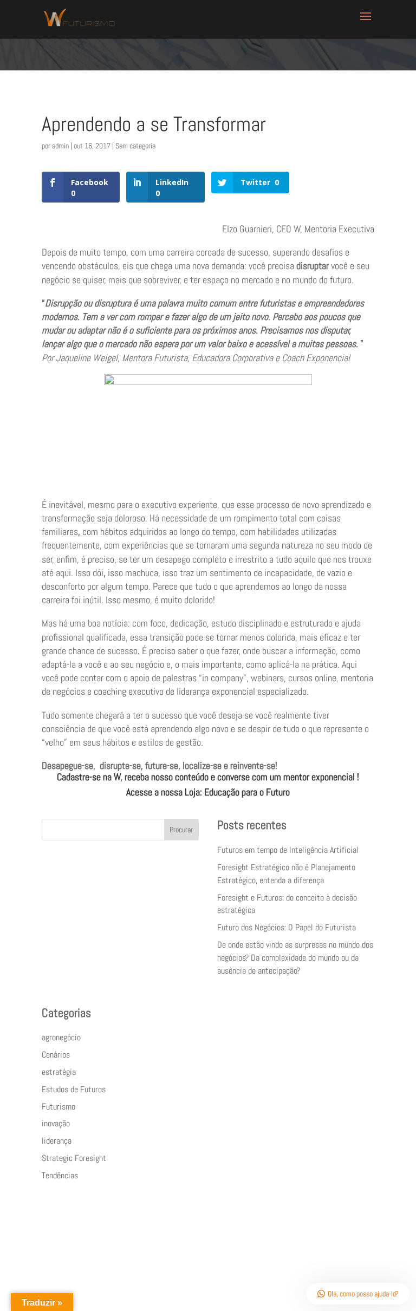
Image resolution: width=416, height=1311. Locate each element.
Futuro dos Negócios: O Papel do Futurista (286, 927)
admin (60, 146)
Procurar (181, 829)
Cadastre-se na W (89, 777)
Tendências (60, 1175)
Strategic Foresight (74, 1158)
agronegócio (61, 1037)
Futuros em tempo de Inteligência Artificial (288, 850)
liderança (57, 1140)
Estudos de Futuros (74, 1089)
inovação (56, 1123)
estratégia (59, 1072)
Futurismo (58, 1106)
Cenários (56, 1054)
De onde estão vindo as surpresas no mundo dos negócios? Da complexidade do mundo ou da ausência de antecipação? (295, 957)
